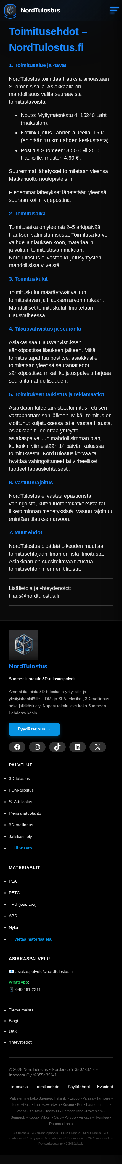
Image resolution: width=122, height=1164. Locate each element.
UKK (13, 1031)
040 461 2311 (28, 989)
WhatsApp (18, 982)
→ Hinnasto (20, 848)
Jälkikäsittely (20, 836)
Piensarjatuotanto (25, 813)
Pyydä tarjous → (34, 729)
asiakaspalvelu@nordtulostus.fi (44, 971)
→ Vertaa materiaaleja (30, 939)
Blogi (13, 1020)
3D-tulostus (19, 778)
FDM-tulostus (21, 790)
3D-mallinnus (21, 824)
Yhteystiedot (20, 1042)
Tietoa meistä (21, 1010)
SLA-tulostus (20, 801)
